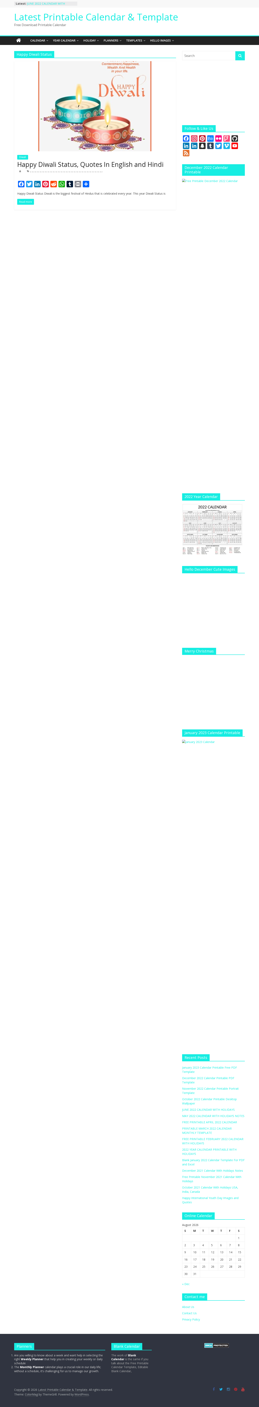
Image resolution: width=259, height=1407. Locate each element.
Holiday (89, 40)
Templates (134, 40)
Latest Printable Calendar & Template (96, 17)
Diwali (22, 157)
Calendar (37, 40)
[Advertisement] (213, 92)
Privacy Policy (191, 1319)
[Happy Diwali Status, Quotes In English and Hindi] (95, 63)
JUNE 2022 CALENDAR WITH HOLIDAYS (208, 1110)
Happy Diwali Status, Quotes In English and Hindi (90, 164)
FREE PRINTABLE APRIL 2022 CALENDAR (209, 1122)
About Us (188, 1307)
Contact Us (189, 1313)
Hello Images (160, 40)
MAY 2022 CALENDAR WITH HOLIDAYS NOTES (213, 1116)
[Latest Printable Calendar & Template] (18, 40)
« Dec (186, 1284)
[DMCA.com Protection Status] (216, 1345)
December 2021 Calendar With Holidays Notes (212, 1170)
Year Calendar (64, 40)
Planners (111, 40)
